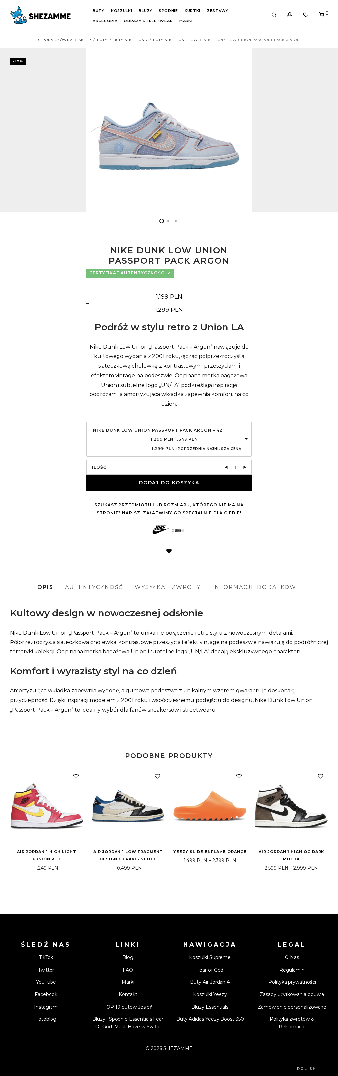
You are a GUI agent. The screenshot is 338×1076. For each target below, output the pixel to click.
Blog (127, 957)
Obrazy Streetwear (148, 21)
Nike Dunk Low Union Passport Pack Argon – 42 (157, 430)
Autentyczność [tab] (94, 587)
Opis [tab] (45, 587)
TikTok (46, 957)
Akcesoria (105, 21)
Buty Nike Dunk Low (175, 40)
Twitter (46, 970)
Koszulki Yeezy (210, 994)
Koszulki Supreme (210, 957)
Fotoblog (45, 1019)
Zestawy (217, 10)
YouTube (46, 982)
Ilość (99, 467)
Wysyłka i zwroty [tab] (168, 587)
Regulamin (292, 970)
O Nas (292, 957)
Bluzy (145, 10)
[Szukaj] (274, 15)
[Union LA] (178, 530)
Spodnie (168, 10)
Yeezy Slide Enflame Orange (210, 851)
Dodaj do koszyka (169, 483)
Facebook (46, 994)
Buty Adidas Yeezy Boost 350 (210, 1019)
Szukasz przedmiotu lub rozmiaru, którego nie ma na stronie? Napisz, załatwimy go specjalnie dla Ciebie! (169, 508)
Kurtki (192, 10)
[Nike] (161, 530)
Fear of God (209, 970)
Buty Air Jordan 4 (210, 982)
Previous (11, 130)
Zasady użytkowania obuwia (292, 994)
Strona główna (55, 40)
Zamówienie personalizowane (292, 1007)
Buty (98, 10)
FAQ (128, 970)
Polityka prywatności (292, 982)
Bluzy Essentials (209, 1007)
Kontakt (128, 994)
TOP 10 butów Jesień (128, 1007)
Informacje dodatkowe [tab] (256, 587)
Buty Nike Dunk (130, 40)
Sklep (85, 40)
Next (326, 130)
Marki (186, 21)
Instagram (46, 1007)
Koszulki (121, 10)
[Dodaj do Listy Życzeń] (169, 551)
